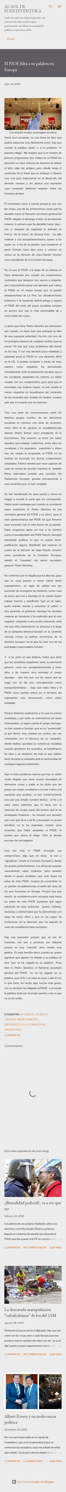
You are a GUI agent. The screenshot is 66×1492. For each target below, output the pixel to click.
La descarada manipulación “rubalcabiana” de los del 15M (30, 1312)
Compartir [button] (12, 1035)
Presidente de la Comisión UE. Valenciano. (25, 1027)
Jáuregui (41, 1014)
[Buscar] (50, 6)
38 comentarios (34, 1354)
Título (10, 38)
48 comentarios (34, 1247)
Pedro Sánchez (27, 1019)
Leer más (56, 1247)
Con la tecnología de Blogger (35, 1481)
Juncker (10, 1019)
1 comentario (33, 1461)
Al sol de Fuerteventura (22, 9)
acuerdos (27, 1014)
